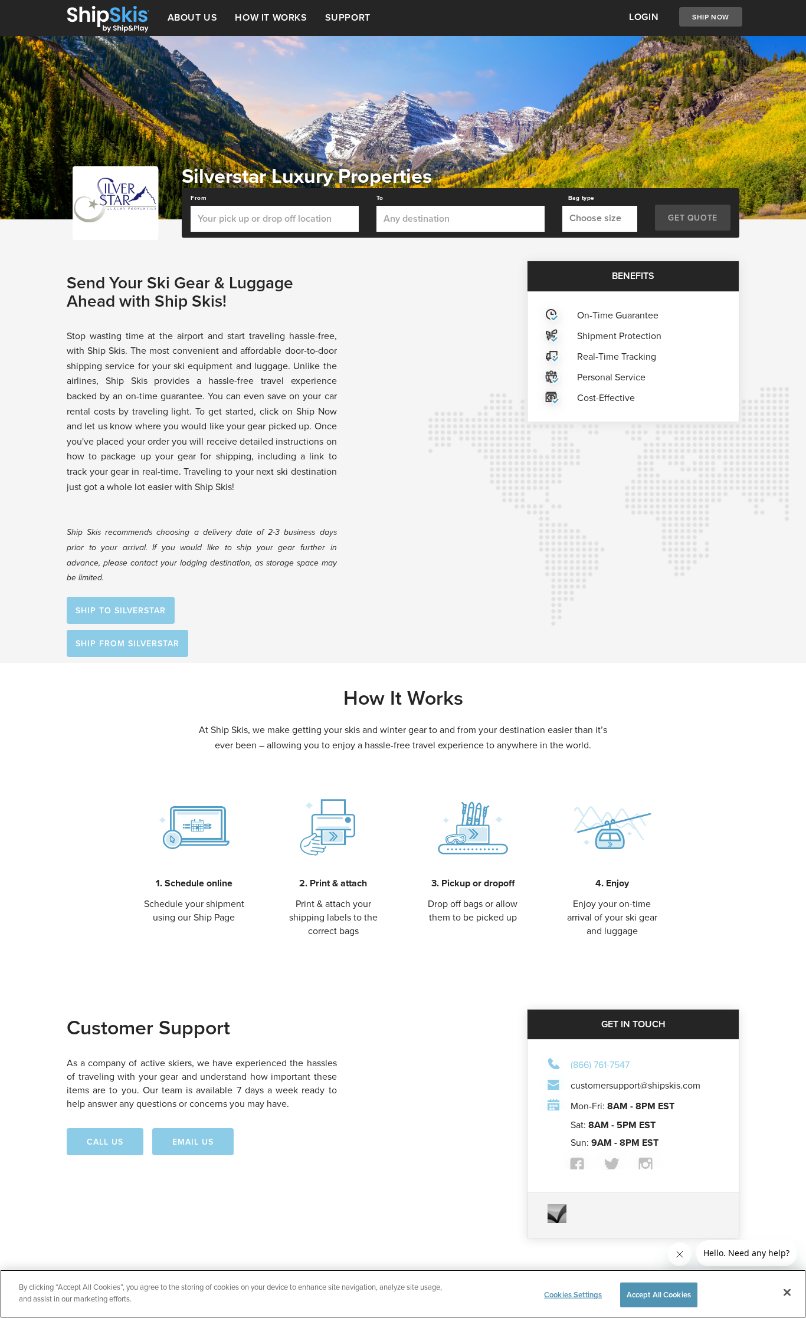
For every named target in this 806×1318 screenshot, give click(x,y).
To (380, 198)
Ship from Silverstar (127, 643)
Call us (105, 1142)
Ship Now (710, 17)
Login (643, 17)
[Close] (787, 1292)
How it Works (271, 17)
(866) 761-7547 (600, 1064)
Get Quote (692, 217)
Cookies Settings (573, 1294)
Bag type (581, 198)
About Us (193, 17)
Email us (193, 1142)
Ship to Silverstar (121, 610)
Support (348, 17)
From (199, 198)
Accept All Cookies (659, 1294)
